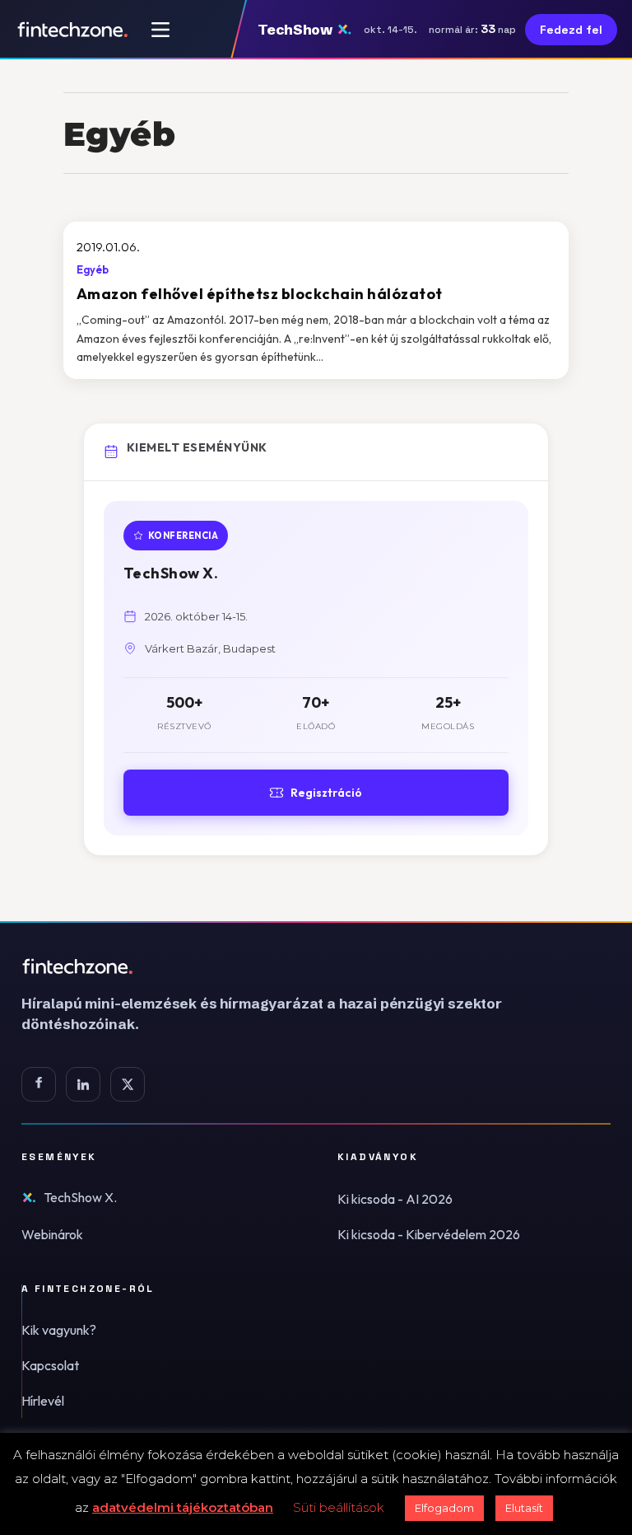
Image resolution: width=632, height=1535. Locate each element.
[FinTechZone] (284, 966)
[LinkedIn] (83, 1084)
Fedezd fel (571, 29)
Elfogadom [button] (444, 1507)
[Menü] (160, 29)
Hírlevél (42, 1400)
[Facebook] (38, 1084)
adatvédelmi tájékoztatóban (182, 1507)
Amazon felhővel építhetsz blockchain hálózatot (260, 293)
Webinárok (52, 1234)
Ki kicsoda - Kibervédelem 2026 (428, 1234)
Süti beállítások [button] (338, 1507)
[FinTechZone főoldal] (72, 30)
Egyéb (93, 269)
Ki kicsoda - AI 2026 (395, 1199)
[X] (127, 1084)
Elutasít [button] (524, 1507)
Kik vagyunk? (58, 1330)
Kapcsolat (50, 1365)
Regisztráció (326, 792)
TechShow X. (80, 1197)
